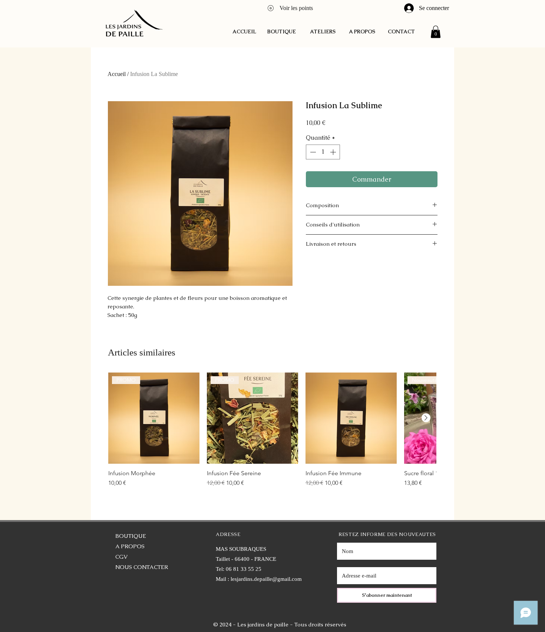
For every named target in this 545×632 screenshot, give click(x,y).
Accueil (117, 74)
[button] (435, 32)
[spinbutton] (322, 152)
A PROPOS (130, 546)
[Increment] (333, 152)
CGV (121, 556)
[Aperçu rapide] (351, 418)
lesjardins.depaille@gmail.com (266, 579)
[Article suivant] (426, 417)
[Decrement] (312, 152)
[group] (272, 433)
